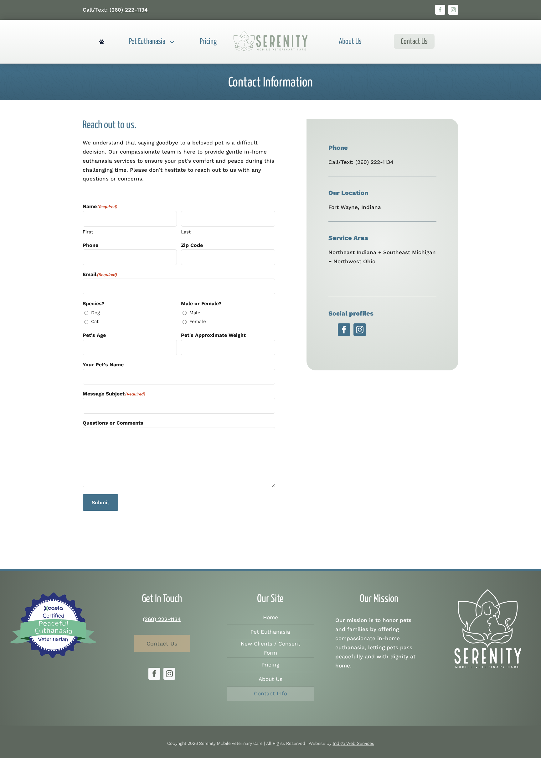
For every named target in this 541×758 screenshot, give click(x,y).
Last (186, 232)
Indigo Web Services (353, 743)
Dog (95, 313)
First (88, 232)
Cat (95, 321)
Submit (100, 502)
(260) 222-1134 (129, 10)
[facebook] (440, 10)
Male (194, 313)
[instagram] (453, 10)
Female (197, 321)
